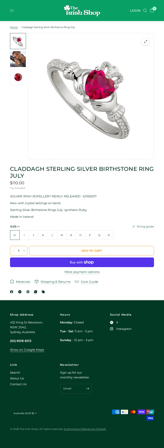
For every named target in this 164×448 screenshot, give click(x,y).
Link (13, 364)
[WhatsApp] (36, 291)
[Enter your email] (87, 388)
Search (15, 372)
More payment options (82, 272)
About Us (17, 378)
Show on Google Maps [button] (27, 349)
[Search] (145, 10)
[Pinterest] (28, 291)
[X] (20, 291)
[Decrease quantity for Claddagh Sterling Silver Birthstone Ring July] (13, 250)
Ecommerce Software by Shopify (85, 429)
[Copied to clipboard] (44, 291)
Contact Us (18, 384)
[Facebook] (12, 291)
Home (14, 27)
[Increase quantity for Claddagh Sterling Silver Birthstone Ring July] (24, 250)
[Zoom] (145, 41)
